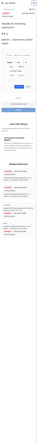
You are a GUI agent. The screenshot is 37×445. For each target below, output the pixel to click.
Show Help (19, 87)
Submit (18, 110)
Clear (28, 87)
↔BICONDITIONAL (15, 71)
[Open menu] (34, 3)
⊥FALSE (20, 75)
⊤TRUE (11, 75)
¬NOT (11, 67)
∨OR (25, 62)
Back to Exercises (8, 9)
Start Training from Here (18, 104)
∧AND (17, 62)
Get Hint (18, 98)
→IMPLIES (20, 67)
